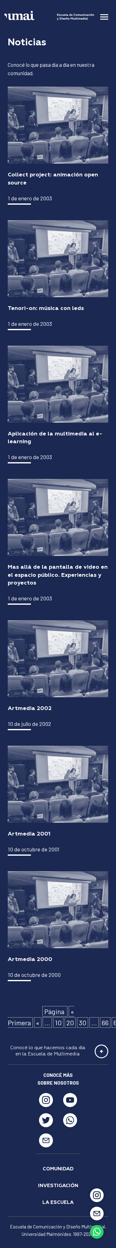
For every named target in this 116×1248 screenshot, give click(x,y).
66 (105, 1022)
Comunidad (58, 1169)
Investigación (58, 1185)
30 (82, 1022)
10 (58, 1022)
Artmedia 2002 (30, 708)
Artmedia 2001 (29, 834)
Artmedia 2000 (30, 959)
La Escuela (58, 1202)
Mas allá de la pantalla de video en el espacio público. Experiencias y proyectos (58, 574)
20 (70, 1022)
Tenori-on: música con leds (46, 308)
